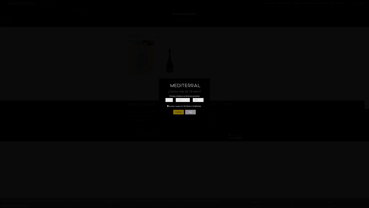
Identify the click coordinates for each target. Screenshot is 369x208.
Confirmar (178, 112)
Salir (190, 112)
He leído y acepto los (176, 106)
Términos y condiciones (192, 106)
